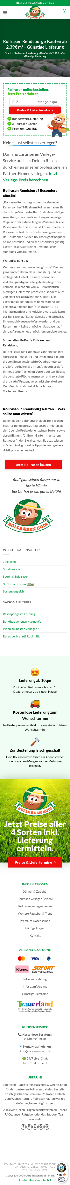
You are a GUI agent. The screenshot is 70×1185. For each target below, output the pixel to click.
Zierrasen (9, 561)
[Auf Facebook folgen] (23, 1127)
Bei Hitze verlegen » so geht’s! (22, 621)
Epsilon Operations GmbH (35, 1180)
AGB (52, 1166)
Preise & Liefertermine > (35, 110)
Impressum (25, 1164)
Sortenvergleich (13, 591)
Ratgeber (28, 1114)
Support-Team (55, 1114)
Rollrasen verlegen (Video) (35, 899)
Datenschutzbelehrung (31, 1166)
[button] (5, 12)
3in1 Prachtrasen (14, 584)
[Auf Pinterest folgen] (41, 1127)
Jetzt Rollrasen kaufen (33, 465)
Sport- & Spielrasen (16, 576)
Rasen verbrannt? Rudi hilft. (21, 636)
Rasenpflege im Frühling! (19, 614)
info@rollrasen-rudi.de (35, 1051)
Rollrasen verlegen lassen (35, 906)
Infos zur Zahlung (35, 979)
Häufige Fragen (35, 928)
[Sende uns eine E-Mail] (35, 1127)
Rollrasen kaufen (43, 1098)
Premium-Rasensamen (35, 921)
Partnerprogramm (35, 1169)
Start (8, 53)
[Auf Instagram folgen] (29, 1127)
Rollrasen (35, 1089)
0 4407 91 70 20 (35, 1039)
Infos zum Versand (35, 986)
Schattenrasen (12, 569)
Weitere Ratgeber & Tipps (35, 913)
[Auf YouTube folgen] (47, 1127)
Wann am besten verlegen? (20, 629)
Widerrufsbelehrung (50, 1164)
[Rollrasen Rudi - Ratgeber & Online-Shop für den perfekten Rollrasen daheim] (35, 12)
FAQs (8, 1114)
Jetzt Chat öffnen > (35, 1063)
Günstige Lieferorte (35, 993)
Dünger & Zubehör (35, 891)
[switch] (61, 1179)
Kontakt (35, 935)
